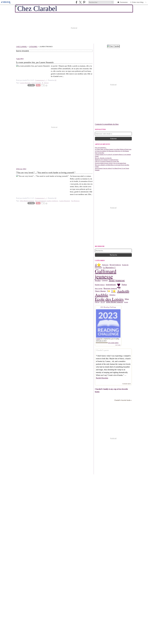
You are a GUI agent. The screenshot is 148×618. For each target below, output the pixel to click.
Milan (127, 299)
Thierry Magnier (100, 291)
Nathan (124, 284)
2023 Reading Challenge (108, 307)
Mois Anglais (98, 288)
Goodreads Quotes (126, 383)
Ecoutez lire (125, 264)
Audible (101, 295)
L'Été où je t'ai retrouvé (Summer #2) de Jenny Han (107, 161)
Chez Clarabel (21, 47)
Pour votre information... (101, 147)
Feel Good (98, 267)
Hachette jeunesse (100, 284)
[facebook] (76, 2)
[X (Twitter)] (80, 2)
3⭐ (113, 291)
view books (117, 345)
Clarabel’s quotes (102, 350)
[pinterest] (84, 2)
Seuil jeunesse (117, 280)
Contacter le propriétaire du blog (107, 124)
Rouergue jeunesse (110, 288)
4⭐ (98, 265)
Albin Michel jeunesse (114, 302)
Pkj (119, 288)
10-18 (102, 302)
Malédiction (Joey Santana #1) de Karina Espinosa (106, 159)
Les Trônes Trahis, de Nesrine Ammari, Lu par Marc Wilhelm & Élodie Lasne (113, 149)
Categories (33, 47)
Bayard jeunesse (115, 265)
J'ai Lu (97, 302)
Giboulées (112, 295)
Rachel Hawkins (102, 378)
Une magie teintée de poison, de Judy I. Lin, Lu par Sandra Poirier (110, 163)
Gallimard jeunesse (105, 274)
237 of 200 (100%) (113, 342)
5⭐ (108, 291)
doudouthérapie (111, 284)
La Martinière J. (109, 268)
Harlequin (105, 265)
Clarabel (98, 339)
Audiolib (123, 291)
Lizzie (126, 302)
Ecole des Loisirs (109, 299)
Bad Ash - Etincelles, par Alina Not (103, 158)
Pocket (98, 280)
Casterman (105, 280)
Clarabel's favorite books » (123, 400)
